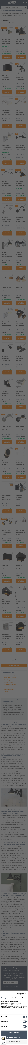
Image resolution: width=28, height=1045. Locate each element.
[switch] (3, 1043)
